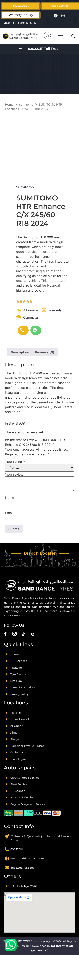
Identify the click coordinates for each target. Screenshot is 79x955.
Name (9, 497)
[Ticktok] (23, 634)
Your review (15, 474)
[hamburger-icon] (60, 36)
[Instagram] (63, 15)
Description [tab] (20, 352)
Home (9, 104)
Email (9, 512)
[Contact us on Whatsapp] (11, 945)
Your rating (15, 461)
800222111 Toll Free (43, 49)
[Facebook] (55, 15)
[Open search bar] (73, 36)
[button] (60, 6)
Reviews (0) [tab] (44, 352)
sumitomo (26, 104)
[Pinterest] (33, 634)
